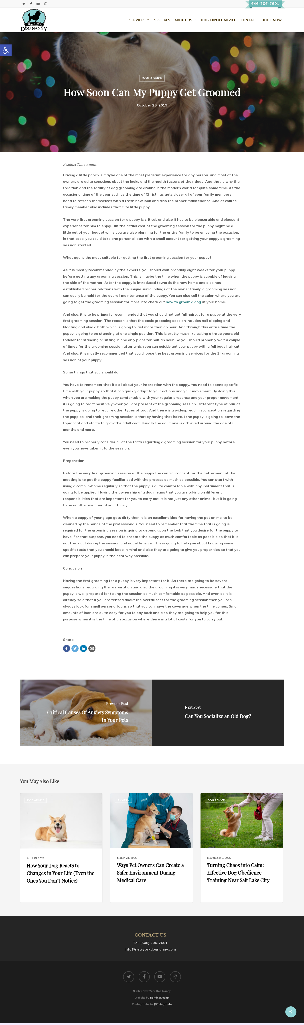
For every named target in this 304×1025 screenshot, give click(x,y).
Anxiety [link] (123, 800)
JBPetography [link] (163, 1004)
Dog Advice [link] (152, 78)
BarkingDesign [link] (159, 997)
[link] (6, 50)
